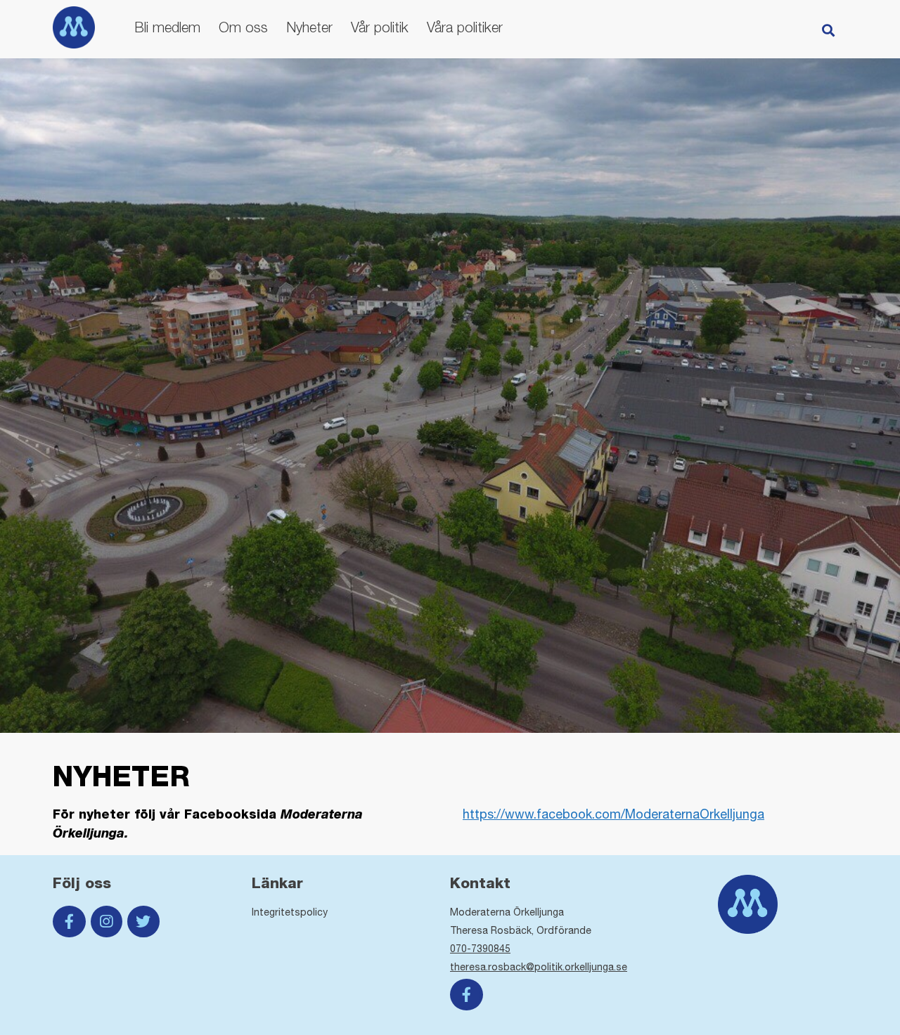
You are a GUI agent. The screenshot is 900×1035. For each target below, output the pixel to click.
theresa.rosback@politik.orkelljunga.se (538, 966)
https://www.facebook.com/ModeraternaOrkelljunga (613, 814)
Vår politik (380, 27)
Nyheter (309, 27)
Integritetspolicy (290, 912)
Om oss (243, 27)
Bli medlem (167, 27)
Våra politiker (465, 27)
